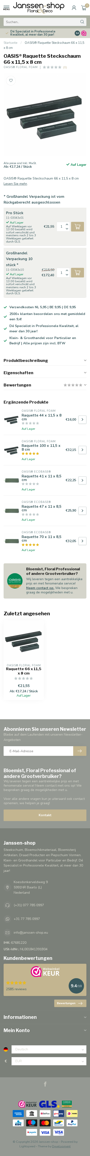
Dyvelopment (61, 1146)
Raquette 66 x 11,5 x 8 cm (23, 671)
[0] (83, 8)
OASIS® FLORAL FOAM (21, 67)
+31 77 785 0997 (27, 919)
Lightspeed (27, 1146)
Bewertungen (66, 1003)
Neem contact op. (40, 588)
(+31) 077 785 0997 (29, 905)
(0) (65, 67)
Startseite (11, 43)
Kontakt (45, 815)
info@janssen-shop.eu (31, 932)
